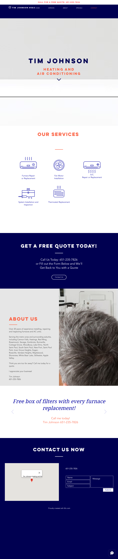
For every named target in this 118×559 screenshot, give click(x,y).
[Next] (105, 412)
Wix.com (67, 508)
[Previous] (13, 412)
